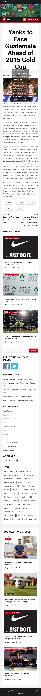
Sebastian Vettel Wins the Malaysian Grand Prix (11, 218)
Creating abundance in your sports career (18, 379)
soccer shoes (8, 504)
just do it (14, 493)
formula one (16, 490)
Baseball (6, 415)
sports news (16, 508)
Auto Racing (7, 411)
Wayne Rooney (21, 512)
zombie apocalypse (30, 519)
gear (32, 490)
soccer (32, 501)
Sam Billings (23, 501)
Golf (4, 430)
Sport (18, 504)
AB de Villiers (8, 471)
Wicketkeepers (9, 515)
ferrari (24, 486)
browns (18, 479)
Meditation (8, 497)
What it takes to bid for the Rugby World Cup (19, 400)
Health (5, 434)
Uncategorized (8, 450)
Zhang (6, 519)
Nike (16, 497)
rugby (15, 501)
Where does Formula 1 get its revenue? (17, 396)
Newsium (30, 691)
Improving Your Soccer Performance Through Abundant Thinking (20, 601)
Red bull (7, 501)
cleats (20, 482)
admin (7, 75)
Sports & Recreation (20, 27)
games (25, 490)
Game (5, 423)
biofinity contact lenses (28, 475)
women (30, 515)
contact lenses (9, 486)
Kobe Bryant (24, 493)
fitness (31, 486)
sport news (26, 504)
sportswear (27, 508)
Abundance (20, 471)
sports (6, 508)
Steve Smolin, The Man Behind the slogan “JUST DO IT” (18, 263)
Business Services (9, 419)
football (6, 490)
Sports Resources (9, 446)
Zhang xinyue (16, 519)
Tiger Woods (8, 512)
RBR (30, 497)
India (6, 493)
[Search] (20, 19)
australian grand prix (11, 475)
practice (23, 497)
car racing (27, 479)
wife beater (21, 515)
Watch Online (33, 19)
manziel (33, 493)
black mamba (8, 479)
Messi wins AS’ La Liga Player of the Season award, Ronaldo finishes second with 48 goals (29, 219)
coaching (28, 482)
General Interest (9, 427)
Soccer (5, 438)
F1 (18, 486)
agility (29, 471)
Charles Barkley (9, 482)
